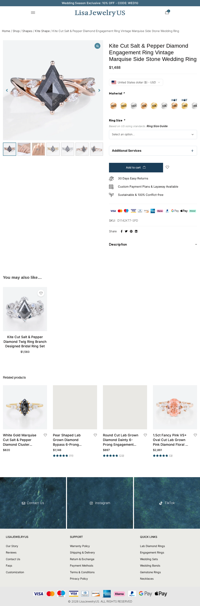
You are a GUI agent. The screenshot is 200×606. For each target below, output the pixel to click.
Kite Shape (42, 31)
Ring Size (117, 120)
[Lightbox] (97, 46)
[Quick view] (29, 425)
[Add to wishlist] (41, 293)
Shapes (27, 31)
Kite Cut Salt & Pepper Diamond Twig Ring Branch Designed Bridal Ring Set (25, 341)
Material (117, 93)
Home (6, 31)
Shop (16, 31)
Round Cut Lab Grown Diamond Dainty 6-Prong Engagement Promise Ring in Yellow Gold (121, 440)
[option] (113, 106)
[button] (99, 90)
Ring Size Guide (157, 126)
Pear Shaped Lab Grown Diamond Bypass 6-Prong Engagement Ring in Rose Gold (69, 440)
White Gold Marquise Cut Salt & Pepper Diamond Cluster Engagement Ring (19, 440)
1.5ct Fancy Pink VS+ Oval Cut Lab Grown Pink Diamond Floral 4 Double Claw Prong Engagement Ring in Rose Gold (170, 440)
